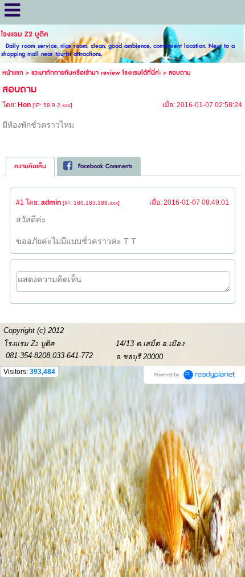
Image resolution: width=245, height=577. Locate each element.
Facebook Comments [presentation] (105, 166)
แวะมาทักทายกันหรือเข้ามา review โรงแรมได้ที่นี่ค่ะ (96, 72)
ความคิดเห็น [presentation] (30, 166)
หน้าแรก (12, 72)
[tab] (30, 166)
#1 (20, 202)
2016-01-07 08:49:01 (196, 202)
